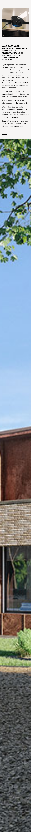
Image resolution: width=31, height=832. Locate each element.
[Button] (4, 132)
